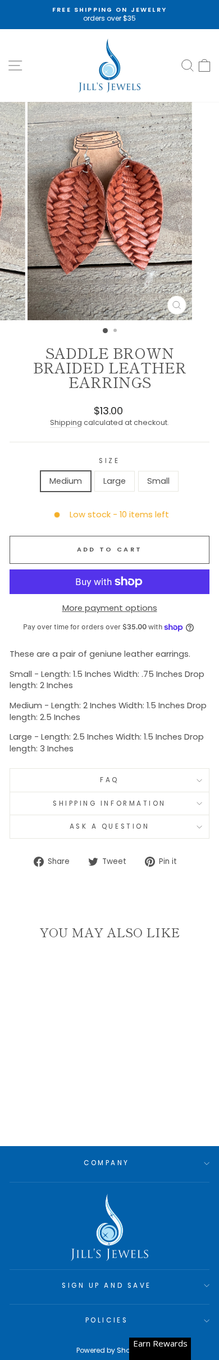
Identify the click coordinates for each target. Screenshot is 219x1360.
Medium (65, 481)
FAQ (109, 779)
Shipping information (109, 803)
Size (109, 460)
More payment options (109, 608)
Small (158, 481)
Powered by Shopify (109, 1350)
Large (114, 481)
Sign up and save (107, 1285)
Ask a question (109, 826)
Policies (106, 1320)
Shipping (66, 422)
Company (107, 1162)
